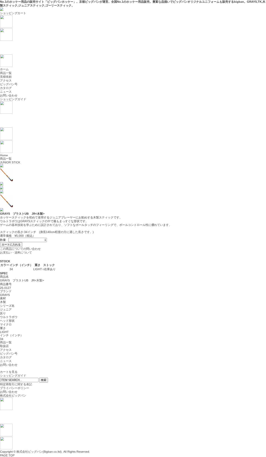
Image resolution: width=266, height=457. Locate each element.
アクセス (6, 80)
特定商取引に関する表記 (16, 384)
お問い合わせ (8, 95)
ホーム (4, 69)
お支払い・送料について (16, 252)
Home (4, 155)
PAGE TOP (7, 455)
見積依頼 (6, 76)
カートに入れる (11, 244)
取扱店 (4, 346)
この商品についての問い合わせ (20, 248)
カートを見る (8, 371)
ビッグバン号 (8, 84)
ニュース (6, 91)
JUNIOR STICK (10, 162)
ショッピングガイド (13, 99)
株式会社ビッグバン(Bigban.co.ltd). (39, 451)
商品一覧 (6, 73)
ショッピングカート (13, 13)
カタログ (6, 88)
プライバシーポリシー (14, 388)
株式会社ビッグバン (13, 395)
